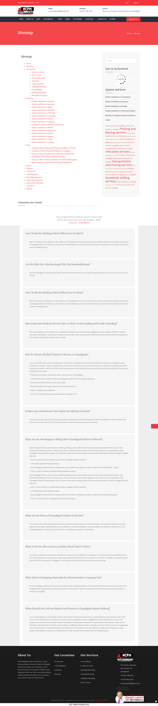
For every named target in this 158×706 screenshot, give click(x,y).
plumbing (128, 136)
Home (21, 19)
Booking (133, 19)
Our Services (48, 19)
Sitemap (112, 19)
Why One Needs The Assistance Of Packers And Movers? (52, 162)
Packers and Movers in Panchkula (44, 130)
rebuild (118, 139)
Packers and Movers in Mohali (42, 127)
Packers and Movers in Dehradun (43, 113)
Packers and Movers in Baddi (42, 107)
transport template (112, 168)
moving (107, 185)
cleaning (116, 142)
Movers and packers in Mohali (114, 172)
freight (133, 133)
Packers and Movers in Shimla (42, 136)
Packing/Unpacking (39, 92)
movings (112, 142)
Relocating (113, 139)
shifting (121, 185)
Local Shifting (37, 89)
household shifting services (117, 179)
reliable (115, 158)
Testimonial (77, 19)
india (118, 185)
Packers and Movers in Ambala (43, 101)
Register (29, 168)
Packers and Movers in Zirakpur (43, 142)
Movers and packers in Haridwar (115, 126)
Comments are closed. (30, 202)
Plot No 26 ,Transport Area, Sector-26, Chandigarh (121, 11)
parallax (120, 142)
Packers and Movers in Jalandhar (43, 116)
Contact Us (102, 19)
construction (117, 155)
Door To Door (37, 75)
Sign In (28, 165)
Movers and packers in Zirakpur (123, 148)
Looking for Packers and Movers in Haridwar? (48, 125)
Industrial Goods (38, 84)
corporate (133, 136)
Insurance (35, 81)
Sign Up (136, 3)
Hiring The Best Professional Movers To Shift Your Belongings (54, 159)
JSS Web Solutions (102, 700)
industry (114, 185)
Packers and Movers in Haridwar (115, 136)
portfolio (125, 142)
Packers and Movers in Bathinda (43, 110)
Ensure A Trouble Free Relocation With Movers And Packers (53, 154)
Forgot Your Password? (34, 180)
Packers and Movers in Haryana (116, 101)
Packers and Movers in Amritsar (43, 104)
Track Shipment (32, 174)
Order (67, 19)
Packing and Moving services (120, 130)
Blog (38, 19)
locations (89, 19)
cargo (125, 185)
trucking (132, 152)
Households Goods (38, 78)
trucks (134, 165)
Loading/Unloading (39, 87)
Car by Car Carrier (38, 72)
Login (127, 3)
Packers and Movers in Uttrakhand (117, 97)
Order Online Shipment (34, 183)
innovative (107, 139)
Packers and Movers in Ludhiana (43, 122)
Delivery (29, 189)
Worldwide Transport (39, 95)
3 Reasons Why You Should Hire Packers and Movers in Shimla (54, 148)
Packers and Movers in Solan (42, 139)
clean (110, 185)
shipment (129, 133)
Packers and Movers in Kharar (42, 119)
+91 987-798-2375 (85, 11)
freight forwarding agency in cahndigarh (123, 175)
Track (60, 19)
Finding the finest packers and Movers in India (48, 157)
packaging (124, 168)
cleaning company (109, 155)
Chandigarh (130, 169)
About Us (29, 19)
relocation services (117, 151)
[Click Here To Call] (129, 697)
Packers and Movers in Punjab (116, 106)
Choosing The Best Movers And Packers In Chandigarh (51, 151)
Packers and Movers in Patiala (42, 133)
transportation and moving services (118, 163)
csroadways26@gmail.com (58, 11)
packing (120, 168)
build (106, 168)
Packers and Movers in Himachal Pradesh (120, 111)
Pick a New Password (33, 177)
